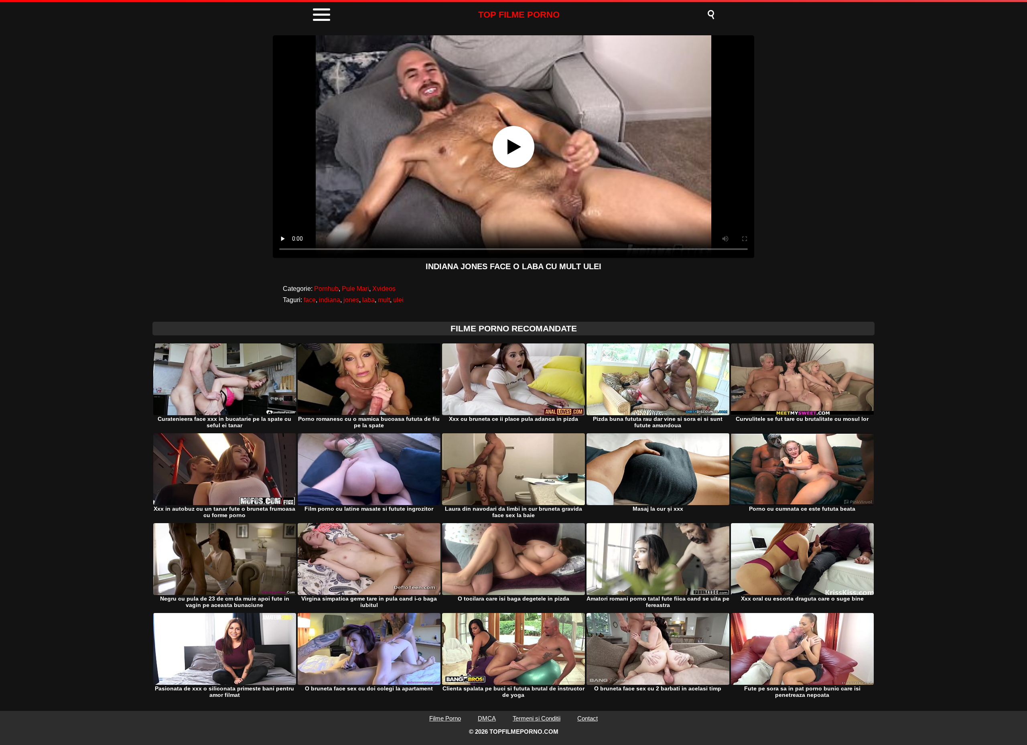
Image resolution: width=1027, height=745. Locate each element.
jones (351, 299)
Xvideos (384, 288)
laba (368, 299)
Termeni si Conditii (536, 718)
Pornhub (326, 288)
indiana (329, 299)
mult (384, 299)
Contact (587, 718)
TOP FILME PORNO (519, 15)
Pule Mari (355, 288)
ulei (398, 299)
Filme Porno (445, 718)
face (310, 299)
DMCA (487, 718)
